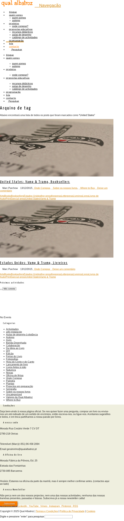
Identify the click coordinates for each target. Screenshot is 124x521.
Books (7, 196)
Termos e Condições (47, 511)
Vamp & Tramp (48, 198)
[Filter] (1, 289)
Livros (85, 196)
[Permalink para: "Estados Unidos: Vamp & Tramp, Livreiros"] (56, 256)
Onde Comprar (42, 188)
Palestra (10, 381)
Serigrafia (11, 389)
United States (32, 198)
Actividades (12, 329)
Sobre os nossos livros (65, 188)
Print (8, 198)
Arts (2, 196)
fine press (46, 196)
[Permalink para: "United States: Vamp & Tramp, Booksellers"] (56, 175)
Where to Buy (87, 188)
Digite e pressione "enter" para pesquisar (22, 516)
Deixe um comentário (63, 269)
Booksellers (17, 196)
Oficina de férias (14, 375)
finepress (56, 196)
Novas (9, 372)
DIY (8, 351)
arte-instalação (14, 332)
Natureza (11, 370)
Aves (8, 340)
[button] (48, 5)
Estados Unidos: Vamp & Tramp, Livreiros (34, 263)
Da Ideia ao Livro (15, 348)
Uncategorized (14, 394)
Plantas (10, 383)
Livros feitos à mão (16, 367)
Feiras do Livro (14, 356)
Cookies (90, 511)
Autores (10, 337)
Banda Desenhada (16, 342)
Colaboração (13, 345)
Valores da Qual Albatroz (19, 397)
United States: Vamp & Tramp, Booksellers (35, 182)
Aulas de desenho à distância (22, 334)
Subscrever (9, 503)
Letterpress (67, 196)
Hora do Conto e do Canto (20, 362)
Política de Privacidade (72, 511)
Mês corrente (9, 289)
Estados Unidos (32, 196)
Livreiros (77, 196)
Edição (10, 353)
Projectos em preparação (19, 386)
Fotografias (12, 359)
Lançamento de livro (17, 364)
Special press (18, 198)
